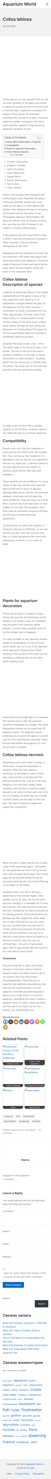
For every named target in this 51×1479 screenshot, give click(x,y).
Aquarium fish (17, 1130)
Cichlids (35, 1389)
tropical (36, 1121)
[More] (5, 1027)
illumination (27, 1420)
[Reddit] (16, 1021)
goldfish (16, 1415)
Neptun (25, 1159)
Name (6, 1231)
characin (24, 1389)
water (34, 1442)
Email (6, 1244)
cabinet (18, 1385)
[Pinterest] (26, 1021)
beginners (8, 1385)
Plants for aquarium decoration (21, 148)
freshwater (28, 1116)
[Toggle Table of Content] (38, 138)
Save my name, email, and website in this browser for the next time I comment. (25, 1275)
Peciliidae (9, 1429)
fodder (15, 1410)
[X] (10, 1021)
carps (6, 1389)
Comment (9, 1211)
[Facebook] (5, 1021)
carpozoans (35, 1384)
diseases (28, 1399)
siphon (24, 1436)
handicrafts (7, 1420)
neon (33, 1425)
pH (17, 1430)
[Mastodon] (32, 1021)
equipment (27, 1404)
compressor (34, 1394)
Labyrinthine (29, 1130)
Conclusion (19, 155)
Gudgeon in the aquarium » (17, 1175)
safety (17, 1436)
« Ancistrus (8, 1179)
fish (18, 1116)
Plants (33, 1429)
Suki (32, 1467)
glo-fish (6, 1416)
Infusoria (38, 1420)
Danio (20, 1399)
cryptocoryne (9, 1399)
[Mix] (37, 1021)
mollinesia (25, 1425)
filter (38, 1404)
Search (6, 1298)
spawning (24, 1121)
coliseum (8, 1116)
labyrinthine (10, 1121)
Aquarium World (34, 1464)
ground (36, 1415)
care (25, 1385)
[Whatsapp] (42, 1021)
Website (7, 1256)
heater (16, 1420)
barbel (31, 1380)
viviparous (22, 1442)
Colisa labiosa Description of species (23, 142)
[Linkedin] (21, 1021)
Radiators (8, 1435)
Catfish (14, 1390)
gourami (27, 1415)
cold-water (10, 1394)
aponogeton (8, 1381)
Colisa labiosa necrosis (17, 152)
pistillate (23, 1430)
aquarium (20, 1380)
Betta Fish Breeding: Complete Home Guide (25, 1345)
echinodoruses (10, 1404)
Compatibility (12, 145)
